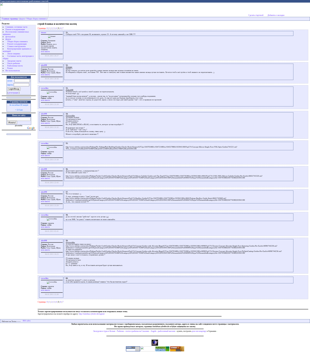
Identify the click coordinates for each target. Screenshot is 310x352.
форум (22, 19)
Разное (10, 68)
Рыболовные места (15, 66)
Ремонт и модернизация (15, 29)
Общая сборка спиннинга (36, 19)
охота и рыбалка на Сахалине (137, 331)
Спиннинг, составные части (16, 27)
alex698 (44, 65)
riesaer (43, 32)
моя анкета (45, 51)
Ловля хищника (13, 54)
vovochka (44, 88)
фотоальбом (10, 37)
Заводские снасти (14, 61)
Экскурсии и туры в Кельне (104, 331)
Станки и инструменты (16, 46)
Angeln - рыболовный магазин (163, 331)
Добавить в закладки (276, 15)
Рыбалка (120, 331)
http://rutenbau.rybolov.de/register (92, 314)
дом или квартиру (199, 331)
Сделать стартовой (255, 15)
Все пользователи (12, 70)
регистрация (13, 93)
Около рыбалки (13, 63)
